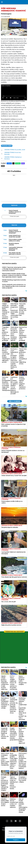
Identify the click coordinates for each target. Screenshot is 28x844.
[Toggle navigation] (2, 2)
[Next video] (7, 97)
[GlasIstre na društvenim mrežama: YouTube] (16, 821)
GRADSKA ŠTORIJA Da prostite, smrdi (14, 149)
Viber (23, 163)
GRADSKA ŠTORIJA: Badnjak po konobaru (13, 158)
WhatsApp (18, 163)
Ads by (24, 99)
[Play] (3, 97)
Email (3, 165)
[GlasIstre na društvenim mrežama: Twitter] (12, 821)
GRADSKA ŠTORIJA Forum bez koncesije (12, 153)
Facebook (9, 163)
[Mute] (10, 97)
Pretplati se (15, 839)
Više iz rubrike (14, 401)
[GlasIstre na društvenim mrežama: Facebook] (8, 821)
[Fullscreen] (25, 97)
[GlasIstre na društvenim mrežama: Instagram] (20, 821)
